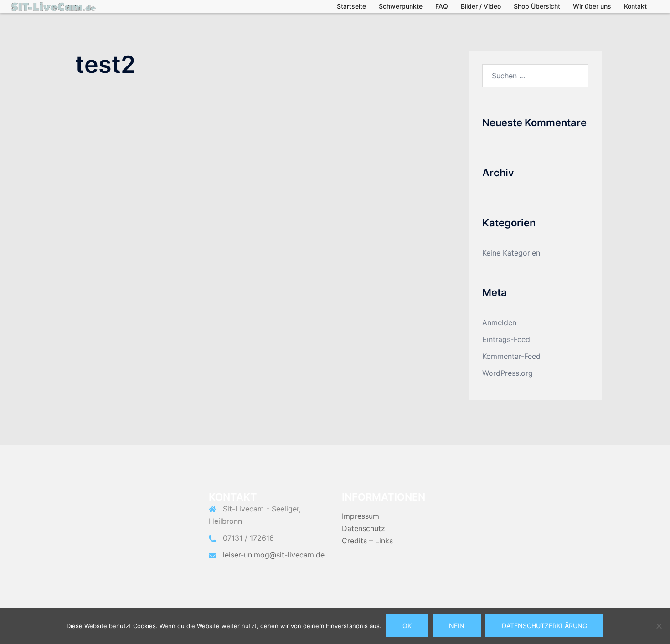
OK (407, 625)
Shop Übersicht (537, 6)
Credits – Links (367, 540)
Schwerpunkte (401, 6)
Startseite (351, 6)
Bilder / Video (481, 6)
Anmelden (499, 322)
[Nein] (658, 625)
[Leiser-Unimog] (53, 5)
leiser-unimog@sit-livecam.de (274, 554)
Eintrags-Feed (506, 339)
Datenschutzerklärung (544, 625)
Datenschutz (363, 528)
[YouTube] (517, 507)
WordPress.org (507, 373)
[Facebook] (553, 507)
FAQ (441, 6)
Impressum (360, 516)
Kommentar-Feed (511, 356)
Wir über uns (592, 6)
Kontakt (635, 6)
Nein (456, 625)
